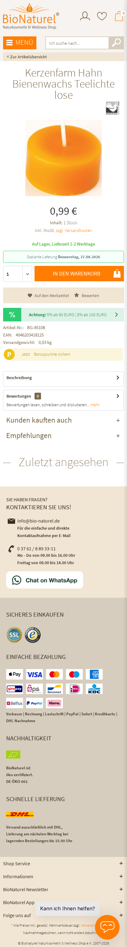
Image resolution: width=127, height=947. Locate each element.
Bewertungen (18, 396)
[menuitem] (85, 17)
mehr (94, 404)
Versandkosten (92, 925)
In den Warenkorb (76, 273)
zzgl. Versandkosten (74, 230)
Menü (24, 42)
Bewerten (90, 295)
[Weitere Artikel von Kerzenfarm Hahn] (112, 108)
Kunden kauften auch (39, 420)
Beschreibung (19, 377)
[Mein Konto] (85, 19)
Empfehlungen (28, 435)
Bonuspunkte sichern (52, 354)
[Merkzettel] (102, 17)
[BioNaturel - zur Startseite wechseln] (31, 16)
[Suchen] (116, 42)
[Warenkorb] (119, 19)
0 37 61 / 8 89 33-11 (36, 548)
